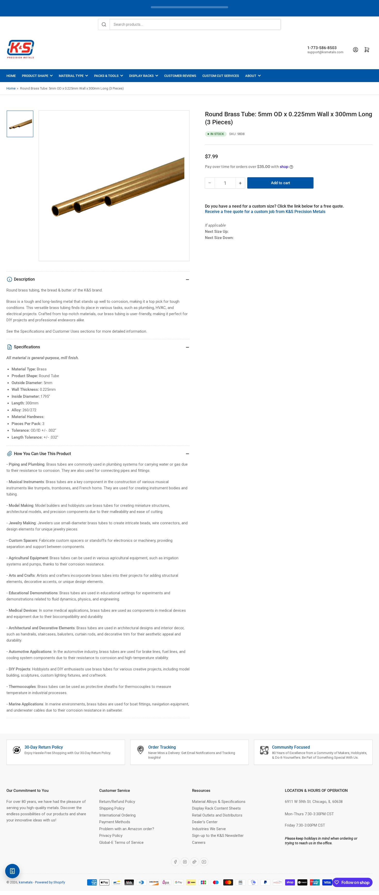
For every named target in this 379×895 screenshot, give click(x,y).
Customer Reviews (180, 76)
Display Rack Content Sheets (216, 808)
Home (11, 76)
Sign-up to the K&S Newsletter (218, 835)
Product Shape (35, 76)
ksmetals (25, 882)
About (250, 76)
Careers (198, 842)
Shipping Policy (112, 808)
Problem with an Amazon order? (126, 829)
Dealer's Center (205, 822)
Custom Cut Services (220, 76)
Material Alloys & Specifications (218, 801)
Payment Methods (114, 822)
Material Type (71, 76)
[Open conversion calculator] (12, 871)
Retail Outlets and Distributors (217, 815)
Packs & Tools (106, 76)
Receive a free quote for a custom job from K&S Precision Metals (265, 211)
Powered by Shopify (50, 882)
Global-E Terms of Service (121, 842)
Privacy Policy (110, 835)
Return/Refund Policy (117, 801)
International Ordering (117, 815)
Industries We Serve (209, 829)
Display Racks (141, 76)
